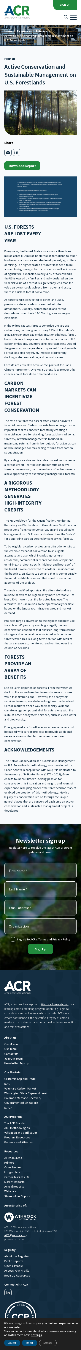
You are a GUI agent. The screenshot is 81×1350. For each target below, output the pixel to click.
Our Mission (11, 1044)
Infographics (12, 1172)
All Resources (13, 1158)
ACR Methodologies (17, 1128)
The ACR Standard (15, 1123)
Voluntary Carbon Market (20, 1088)
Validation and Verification (21, 1133)
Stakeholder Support (18, 1196)
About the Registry (16, 1256)
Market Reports (14, 1182)
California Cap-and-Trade (20, 1079)
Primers (41, 31)
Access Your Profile (16, 1270)
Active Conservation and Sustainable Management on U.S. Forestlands (38, 38)
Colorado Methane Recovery (22, 1098)
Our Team (10, 1049)
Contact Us (11, 1054)
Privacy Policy (61, 939)
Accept (12, 1342)
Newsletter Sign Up (16, 1063)
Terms (42, 939)
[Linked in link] (8, 1292)
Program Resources (17, 1137)
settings (36, 1335)
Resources (24, 31)
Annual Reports (14, 1186)
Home (8, 31)
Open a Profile (13, 1266)
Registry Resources (17, 1275)
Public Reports (13, 1261)
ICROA (8, 1108)
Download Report (22, 166)
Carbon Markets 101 (17, 1177)
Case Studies (12, 1167)
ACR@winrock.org (15, 1235)
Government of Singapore (21, 1103)
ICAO (7, 1084)
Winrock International (54, 1004)
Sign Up (65, 5)
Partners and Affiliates (18, 1142)
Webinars (10, 1191)
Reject (29, 1342)
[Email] (8, 152)
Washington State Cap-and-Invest (25, 1093)
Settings (47, 1342)
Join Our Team (13, 1058)
